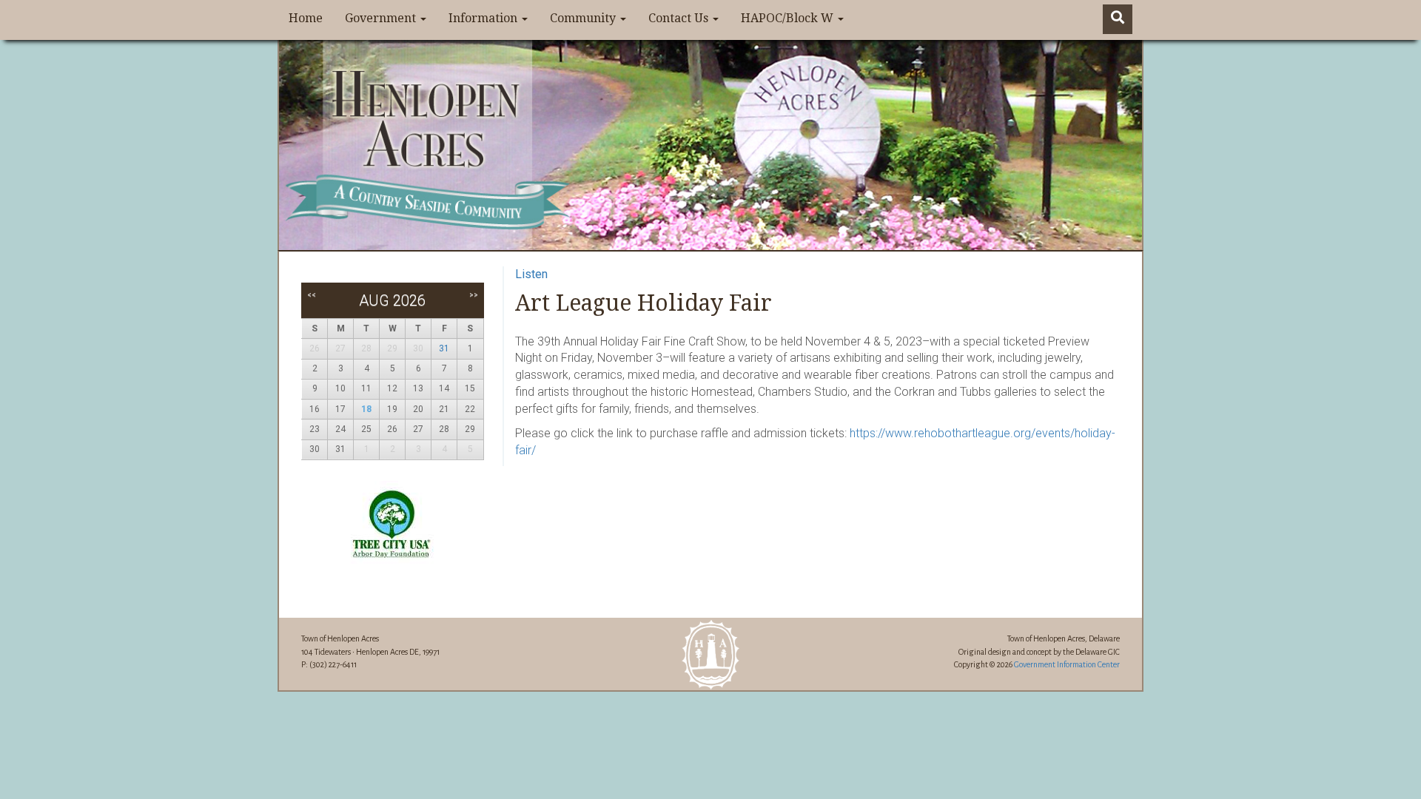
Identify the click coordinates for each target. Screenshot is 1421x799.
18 (366, 409)
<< (311, 295)
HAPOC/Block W (788, 18)
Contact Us (679, 18)
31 (444, 348)
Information (484, 18)
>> (473, 295)
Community (584, 18)
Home (306, 18)
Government (382, 18)
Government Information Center (1067, 664)
